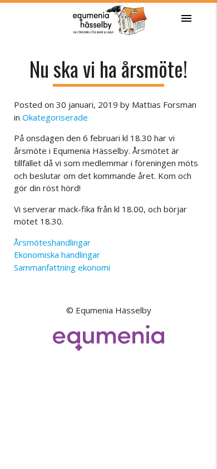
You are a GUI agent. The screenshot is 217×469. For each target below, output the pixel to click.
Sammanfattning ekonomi (62, 267)
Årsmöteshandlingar (52, 242)
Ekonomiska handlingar (57, 254)
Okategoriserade (55, 117)
